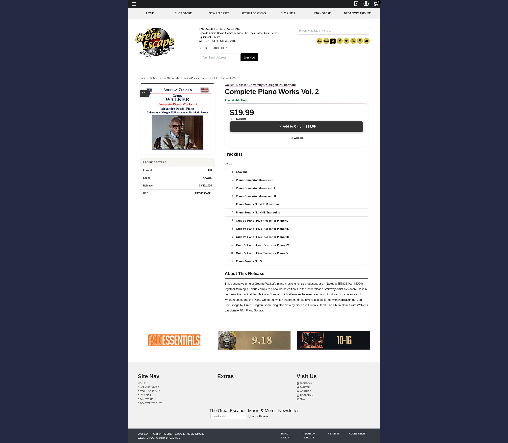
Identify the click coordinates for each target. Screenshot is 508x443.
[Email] (366, 40)
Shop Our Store (148, 387)
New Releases (219, 13)
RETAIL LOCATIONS (253, 13)
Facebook (306, 383)
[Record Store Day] (333, 40)
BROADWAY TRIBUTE (357, 13)
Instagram (306, 395)
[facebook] (339, 40)
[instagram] (360, 40)
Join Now (249, 57)
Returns (333, 433)
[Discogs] (326, 40)
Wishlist (298, 137)
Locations (220, 29)
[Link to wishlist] (356, 4)
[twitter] (346, 40)
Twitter (304, 387)
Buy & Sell (288, 13)
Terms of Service (309, 435)
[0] (376, 5)
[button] (185, 13)
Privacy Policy (285, 435)
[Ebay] (319, 40)
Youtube (305, 391)
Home (143, 78)
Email (303, 399)
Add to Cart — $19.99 (299, 126)
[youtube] (353, 40)
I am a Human (259, 416)
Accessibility (358, 433)
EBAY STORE (322, 13)
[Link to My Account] (366, 4)
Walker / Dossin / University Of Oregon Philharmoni (177, 78)
